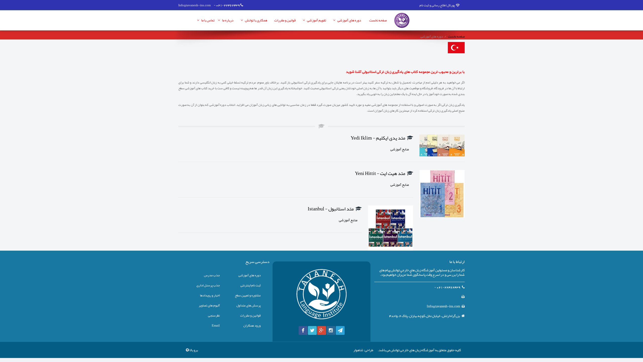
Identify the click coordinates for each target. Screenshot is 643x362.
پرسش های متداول (248, 305)
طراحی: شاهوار (363, 349)
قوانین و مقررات (285, 20)
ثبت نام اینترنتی (250, 285)
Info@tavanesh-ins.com (194, 5)
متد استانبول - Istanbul (331, 209)
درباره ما (228, 20)
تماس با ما (208, 20)
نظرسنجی (214, 315)
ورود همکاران (252, 325)
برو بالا (193, 349)
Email (216, 325)
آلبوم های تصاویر (209, 305)
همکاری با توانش (255, 20)
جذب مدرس (212, 275)
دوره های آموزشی (349, 20)
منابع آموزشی (399, 149)
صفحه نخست (378, 20)
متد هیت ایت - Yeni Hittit (380, 173)
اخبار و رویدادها (210, 295)
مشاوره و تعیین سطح (248, 295)
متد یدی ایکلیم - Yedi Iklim (378, 138)
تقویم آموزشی (316, 20)
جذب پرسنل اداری (208, 285)
